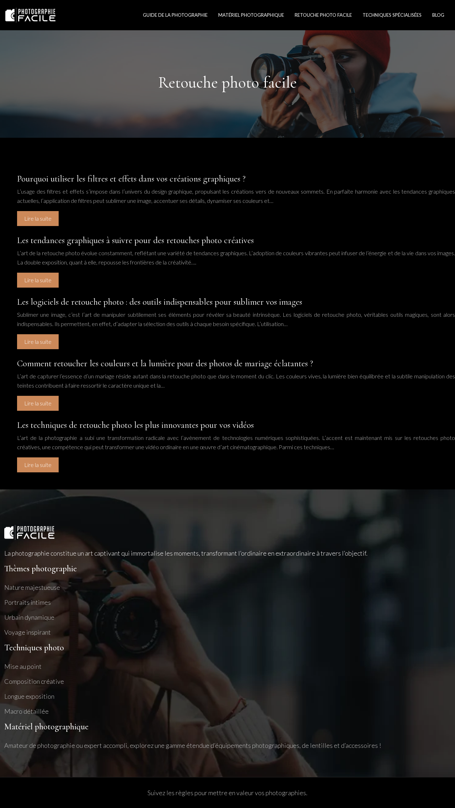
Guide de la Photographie (175, 15)
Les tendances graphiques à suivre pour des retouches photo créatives (135, 240)
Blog (438, 15)
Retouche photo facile (323, 15)
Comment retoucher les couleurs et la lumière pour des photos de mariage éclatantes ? (165, 363)
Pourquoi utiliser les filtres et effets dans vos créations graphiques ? (131, 178)
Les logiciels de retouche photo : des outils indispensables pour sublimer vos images (159, 302)
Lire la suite (38, 218)
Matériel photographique (251, 15)
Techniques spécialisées (392, 15)
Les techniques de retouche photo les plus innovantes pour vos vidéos (135, 425)
